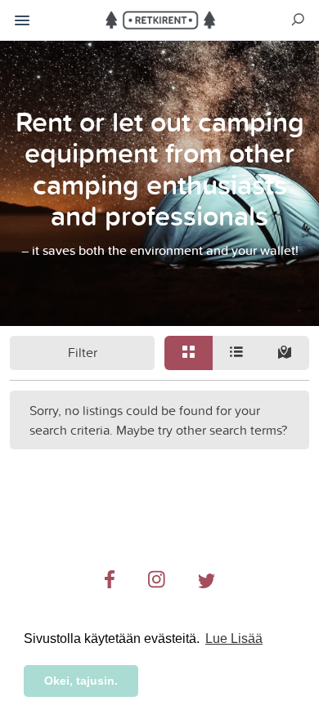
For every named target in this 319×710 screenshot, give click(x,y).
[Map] (285, 353)
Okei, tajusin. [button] (81, 680)
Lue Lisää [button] (234, 638)
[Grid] (188, 353)
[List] (237, 353)
